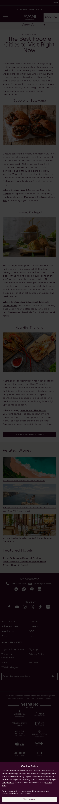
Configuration (8, 783)
